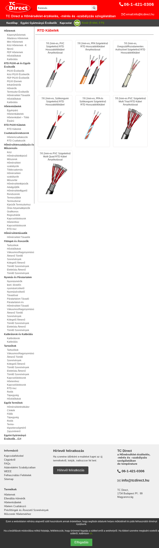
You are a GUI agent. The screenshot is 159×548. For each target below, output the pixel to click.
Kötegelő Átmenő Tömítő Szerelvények (18, 264)
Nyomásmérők (14, 281)
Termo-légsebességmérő (16, 426)
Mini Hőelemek (15, 41)
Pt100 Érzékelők (15, 71)
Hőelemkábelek (12, 502)
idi (91, 533)
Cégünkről (9, 459)
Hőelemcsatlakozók (17, 137)
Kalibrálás (12, 59)
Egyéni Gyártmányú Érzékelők (39, 23)
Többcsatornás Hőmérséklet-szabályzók (15, 173)
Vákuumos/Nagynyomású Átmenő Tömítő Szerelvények (19, 256)
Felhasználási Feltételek (17, 475)
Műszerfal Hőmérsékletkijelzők (17, 182)
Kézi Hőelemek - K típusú (17, 47)
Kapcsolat (66, 23)
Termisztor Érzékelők (18, 91)
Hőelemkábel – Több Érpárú (18, 119)
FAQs (7, 463)
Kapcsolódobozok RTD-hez (16, 227)
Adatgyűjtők (13, 187)
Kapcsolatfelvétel (13, 455)
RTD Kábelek (14, 129)
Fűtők (10, 414)
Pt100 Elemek (14, 81)
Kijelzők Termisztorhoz (19, 204)
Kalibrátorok (13, 338)
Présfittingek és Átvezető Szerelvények (26, 510)
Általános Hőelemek (17, 38)
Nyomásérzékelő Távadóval (16, 293)
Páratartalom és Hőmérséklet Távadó (18, 304)
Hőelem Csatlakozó (15, 506)
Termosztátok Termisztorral (14, 199)
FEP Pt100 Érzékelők (18, 78)
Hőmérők (12, 88)
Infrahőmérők (14, 85)
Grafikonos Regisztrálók (13, 213)
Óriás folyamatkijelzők (18, 208)
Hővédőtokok (14, 55)
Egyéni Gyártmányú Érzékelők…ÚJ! (15, 437)
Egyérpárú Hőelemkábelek (15, 112)
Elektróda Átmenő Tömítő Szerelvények (18, 271)
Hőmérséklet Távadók (18, 95)
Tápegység (13, 395)
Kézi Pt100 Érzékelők (18, 74)
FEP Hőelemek (15, 52)
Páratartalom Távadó (18, 298)
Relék (10, 391)
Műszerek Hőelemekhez (17, 514)
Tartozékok (12, 245)
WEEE (8, 471)
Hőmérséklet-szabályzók (14, 164)
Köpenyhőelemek (16, 35)
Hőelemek (9, 494)
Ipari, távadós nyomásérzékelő (15, 286)
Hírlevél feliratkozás (70, 470)
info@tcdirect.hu (135, 480)
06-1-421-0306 (133, 471)
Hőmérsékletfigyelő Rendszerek (17, 192)
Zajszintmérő (14, 431)
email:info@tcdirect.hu (140, 14)
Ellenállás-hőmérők (14, 498)
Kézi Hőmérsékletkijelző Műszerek (17, 156)
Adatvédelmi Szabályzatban (19, 467)
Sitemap (8, 479)
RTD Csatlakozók (16, 140)
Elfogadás (81, 542)
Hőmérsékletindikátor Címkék (18, 409)
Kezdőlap (12, 23)
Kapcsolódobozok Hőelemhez (16, 220)
